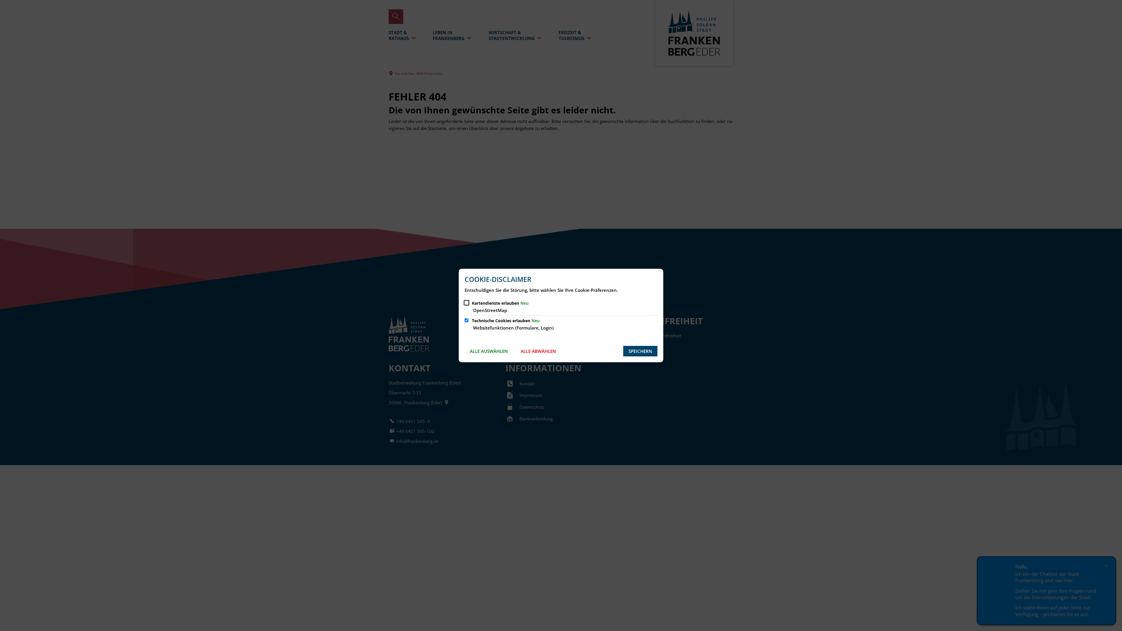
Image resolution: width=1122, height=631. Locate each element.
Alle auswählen (489, 351)
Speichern (640, 351)
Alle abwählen (538, 351)
